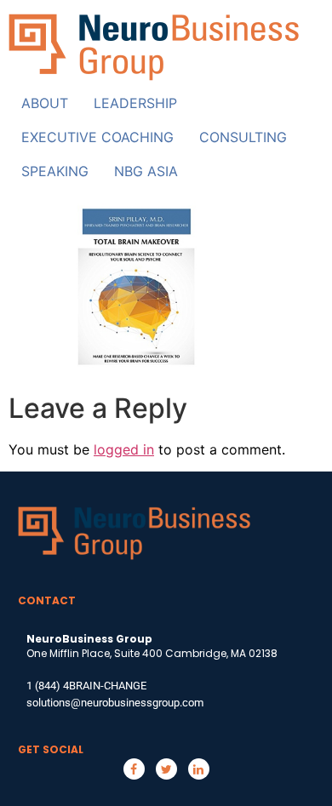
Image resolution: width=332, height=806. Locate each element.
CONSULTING (243, 137)
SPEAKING (55, 171)
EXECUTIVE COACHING (97, 137)
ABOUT (44, 102)
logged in (124, 449)
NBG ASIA (146, 171)
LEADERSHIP (135, 102)
